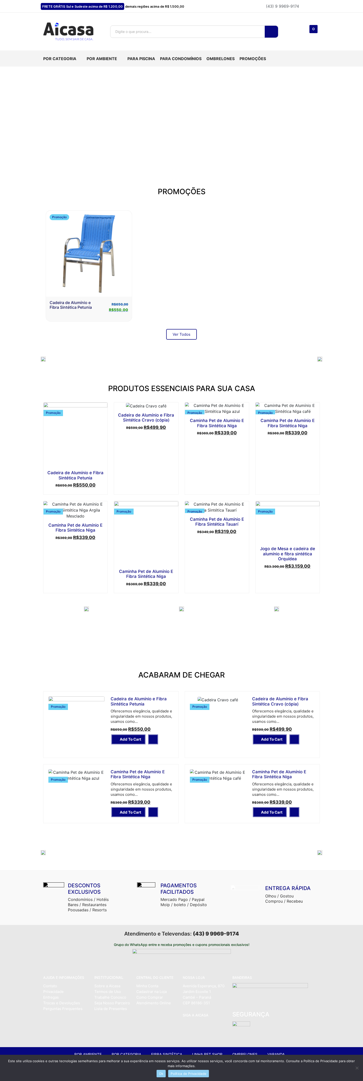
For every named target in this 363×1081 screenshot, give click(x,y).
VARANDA (276, 1054)
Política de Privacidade (188, 1074)
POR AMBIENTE (88, 1054)
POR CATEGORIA (126, 1054)
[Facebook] (186, 1026)
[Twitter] (206, 1026)
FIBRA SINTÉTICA (166, 1054)
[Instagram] (196, 1026)
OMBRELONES (245, 1054)
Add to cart (130, 739)
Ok (161, 1074)
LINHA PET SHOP (207, 1054)
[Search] (271, 32)
